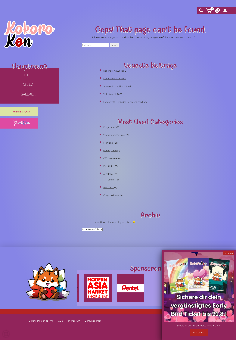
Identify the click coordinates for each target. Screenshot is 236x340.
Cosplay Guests (111, 195)
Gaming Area (110, 150)
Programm (109, 127)
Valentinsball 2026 (112, 94)
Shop (25, 75)
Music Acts (108, 187)
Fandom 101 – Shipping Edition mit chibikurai (125, 102)
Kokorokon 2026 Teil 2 (114, 70)
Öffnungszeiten (111, 158)
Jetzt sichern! (198, 332)
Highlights (108, 142)
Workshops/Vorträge (114, 135)
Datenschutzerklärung (41, 320)
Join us (27, 85)
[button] (6, 334)
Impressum (74, 320)
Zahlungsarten (93, 320)
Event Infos (108, 166)
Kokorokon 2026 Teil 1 (114, 78)
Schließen (228, 253)
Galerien (28, 94)
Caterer (111, 179)
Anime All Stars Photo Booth (117, 86)
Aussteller (108, 174)
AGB (60, 320)
